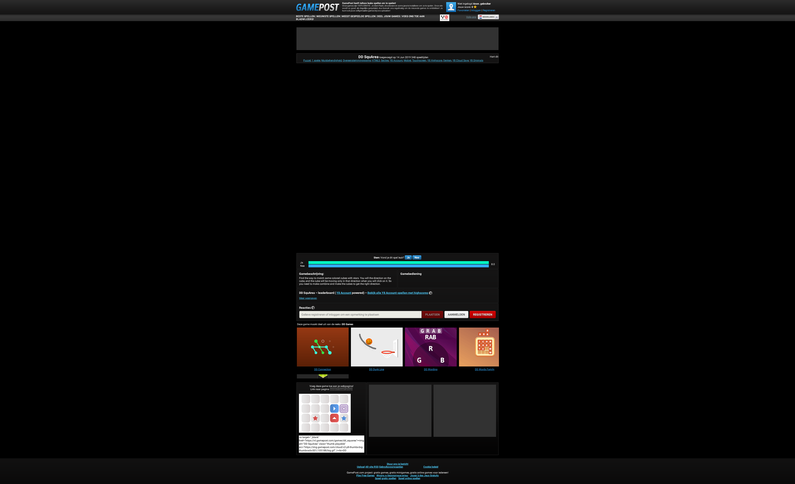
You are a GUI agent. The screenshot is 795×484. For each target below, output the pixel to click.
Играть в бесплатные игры (392, 475)
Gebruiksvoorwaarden (391, 466)
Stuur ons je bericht (397, 463)
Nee (416, 257)
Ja (408, 257)
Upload (361, 466)
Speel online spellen (409, 478)
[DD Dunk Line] (377, 347)
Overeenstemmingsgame (357, 60)
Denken (447, 60)
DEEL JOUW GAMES (388, 16)
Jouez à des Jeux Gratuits (424, 475)
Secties (385, 60)
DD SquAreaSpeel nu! (331, 413)
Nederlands (488, 17)
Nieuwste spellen (328, 16)
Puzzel (307, 60)
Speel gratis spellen (385, 478)
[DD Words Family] (485, 347)
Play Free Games (365, 475)
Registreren (489, 10)
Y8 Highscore (434, 60)
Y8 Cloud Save (461, 60)
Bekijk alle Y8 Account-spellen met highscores (397, 292)
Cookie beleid (430, 466)
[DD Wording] (431, 347)
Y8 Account (396, 60)
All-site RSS (371, 466)
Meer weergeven (308, 298)
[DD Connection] (323, 347)
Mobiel (407, 60)
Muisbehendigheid (331, 60)
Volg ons (471, 17)
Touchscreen (419, 60)
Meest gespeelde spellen (358, 16)
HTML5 (376, 60)
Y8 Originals (476, 60)
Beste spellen (305, 16)
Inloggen (476, 10)
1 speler (316, 60)
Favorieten (463, 10)
